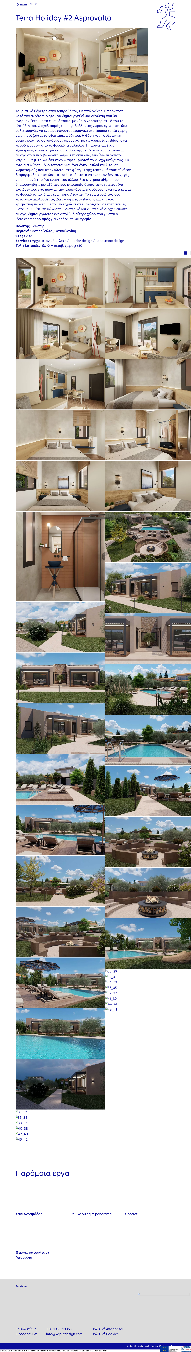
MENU (23, 5)
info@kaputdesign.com (64, 1334)
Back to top (21, 1286)
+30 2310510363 (59, 1329)
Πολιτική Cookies (105, 1334)
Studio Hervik (143, 1346)
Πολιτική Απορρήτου (107, 1329)
